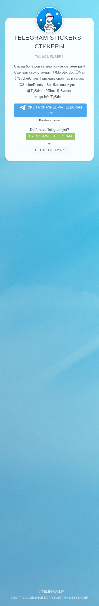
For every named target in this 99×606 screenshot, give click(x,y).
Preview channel (49, 120)
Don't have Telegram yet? (49, 130)
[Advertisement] (49, 372)
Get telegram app (50, 150)
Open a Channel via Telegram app (55, 110)
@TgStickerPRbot (41, 91)
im (63, 591)
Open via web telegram (50, 136)
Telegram (51, 591)
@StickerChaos (27, 78)
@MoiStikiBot (63, 72)
